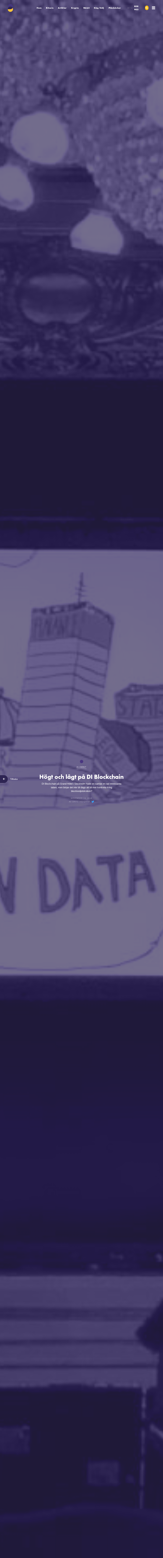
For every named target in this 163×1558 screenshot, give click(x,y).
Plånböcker (115, 7)
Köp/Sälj (99, 7)
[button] (49, 8)
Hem (39, 7)
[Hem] (10, 8)
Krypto (75, 7)
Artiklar (62, 7)
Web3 (86, 7)
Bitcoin (49, 7)
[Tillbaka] (4, 779)
